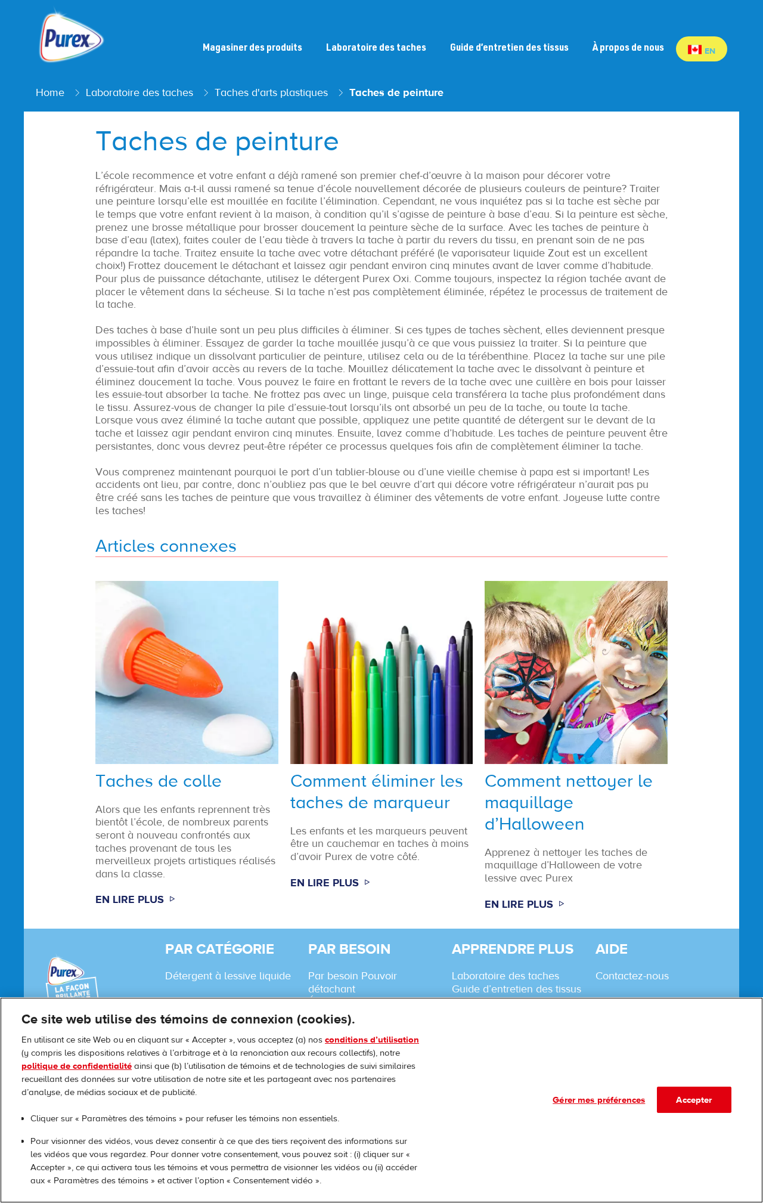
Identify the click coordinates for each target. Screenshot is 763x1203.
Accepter (694, 1099)
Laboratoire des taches (505, 976)
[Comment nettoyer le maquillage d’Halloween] (576, 752)
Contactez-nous (632, 976)
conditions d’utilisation (372, 1039)
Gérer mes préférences (599, 1099)
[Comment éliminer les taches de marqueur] (381, 752)
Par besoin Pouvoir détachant (352, 982)
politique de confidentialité (76, 1065)
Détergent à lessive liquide (228, 976)
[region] (381, 1100)
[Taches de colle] (186, 752)
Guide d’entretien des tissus (516, 989)
